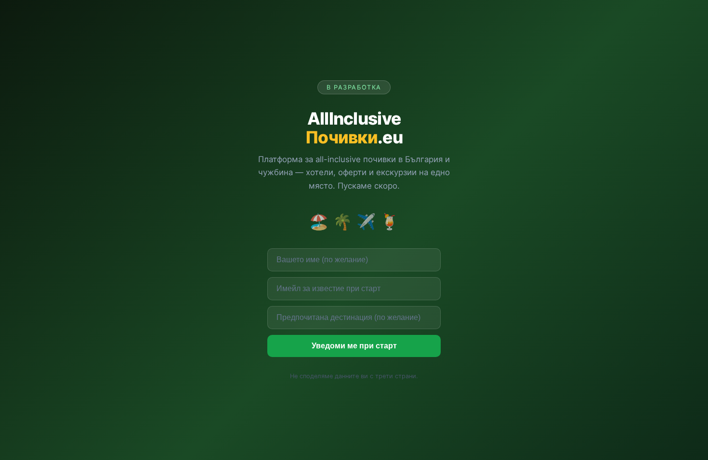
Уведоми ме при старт (354, 346)
